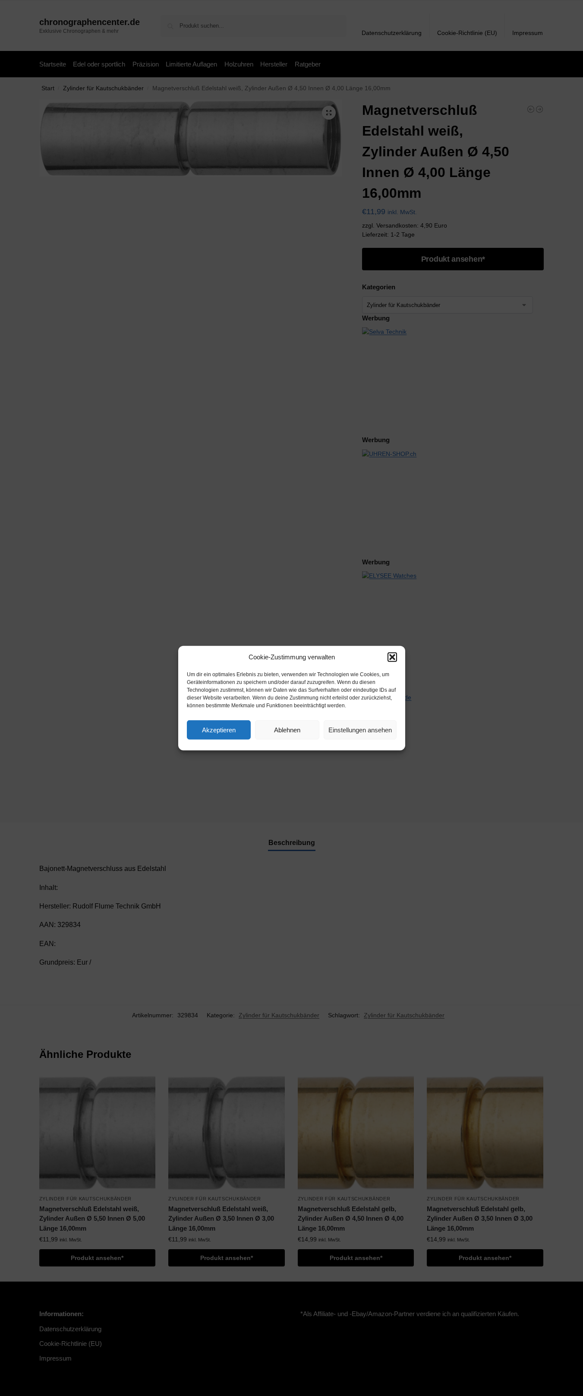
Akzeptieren (219, 729)
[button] (392, 657)
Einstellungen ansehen (360, 729)
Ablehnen (287, 729)
